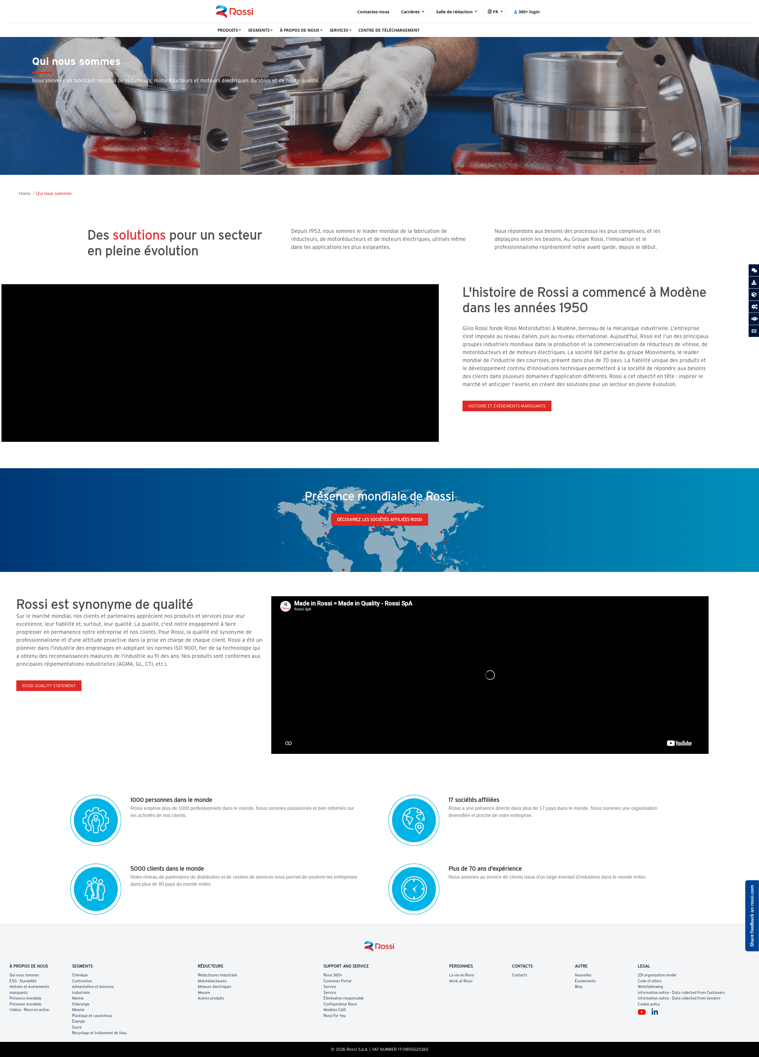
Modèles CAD (334, 1010)
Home (25, 193)
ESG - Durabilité (22, 981)
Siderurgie (81, 1004)
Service (329, 986)
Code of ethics (650, 981)
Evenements (585, 981)
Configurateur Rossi (340, 1004)
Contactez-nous (373, 12)
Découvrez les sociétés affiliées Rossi (379, 519)
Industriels (81, 992)
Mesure (204, 992)
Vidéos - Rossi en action (29, 1010)
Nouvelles (583, 975)
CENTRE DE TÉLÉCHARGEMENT (389, 30)
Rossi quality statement (49, 685)
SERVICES (339, 30)
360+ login (529, 12)
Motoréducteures (212, 981)
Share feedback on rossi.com (752, 915)
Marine (78, 998)
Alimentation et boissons (93, 986)
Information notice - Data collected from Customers (681, 992)
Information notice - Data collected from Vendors (679, 998)
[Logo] (379, 949)
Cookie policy (649, 1004)
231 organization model (657, 975)
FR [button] (495, 12)
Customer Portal (337, 981)
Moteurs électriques (214, 986)
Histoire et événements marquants (507, 406)
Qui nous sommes (54, 193)
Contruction (82, 981)
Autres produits (211, 998)
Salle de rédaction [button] (455, 12)
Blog (578, 986)
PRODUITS (228, 30)
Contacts (519, 975)
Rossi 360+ (332, 975)
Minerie (78, 1010)
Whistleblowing (650, 986)
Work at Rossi (460, 981)
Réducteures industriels (217, 975)
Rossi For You (334, 1015)
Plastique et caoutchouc (92, 1015)
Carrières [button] (411, 12)
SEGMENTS (259, 30)
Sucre (77, 1027)
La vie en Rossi (461, 975)
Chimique (80, 975)
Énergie (78, 1021)
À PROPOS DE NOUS (299, 30)
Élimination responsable (343, 998)
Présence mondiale (25, 998)
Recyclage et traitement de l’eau (99, 1033)
